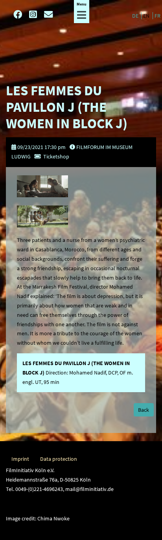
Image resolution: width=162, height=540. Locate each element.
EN (147, 15)
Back (143, 409)
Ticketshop (56, 156)
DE (136, 15)
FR (157, 15)
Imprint (20, 458)
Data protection (58, 458)
